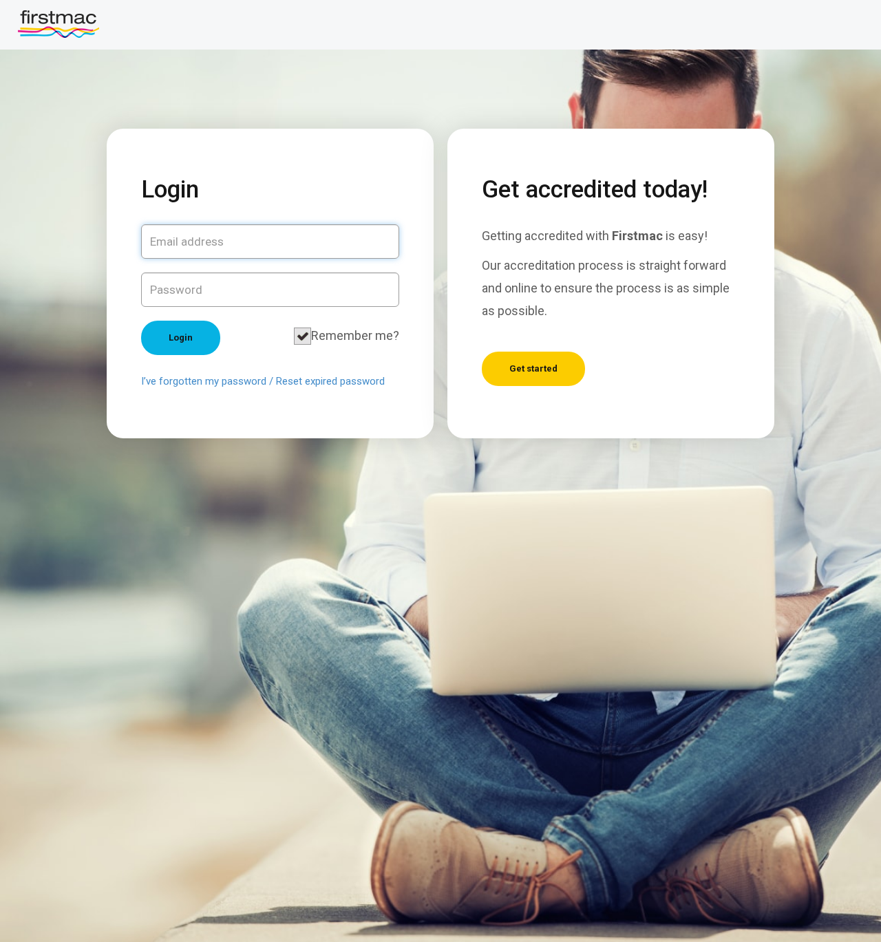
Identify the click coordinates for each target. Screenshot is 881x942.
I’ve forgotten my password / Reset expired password (263, 381)
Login (181, 337)
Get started (533, 368)
